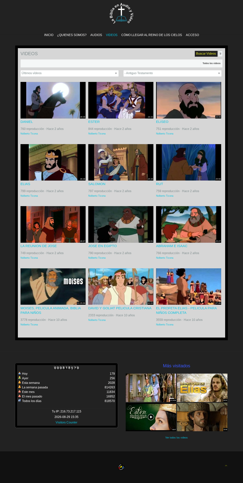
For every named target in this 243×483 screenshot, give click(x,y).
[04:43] (202, 387)
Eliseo (162, 122)
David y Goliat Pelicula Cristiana (119, 308)
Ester (94, 122)
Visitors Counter (66, 422)
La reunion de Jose (39, 246)
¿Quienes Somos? (72, 35)
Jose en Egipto (102, 246)
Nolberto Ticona (29, 133)
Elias (25, 184)
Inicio (48, 35)
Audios (96, 35)
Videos (112, 35)
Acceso (192, 35)
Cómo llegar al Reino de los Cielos (151, 35)
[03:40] (202, 416)
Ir (220, 53)
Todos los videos (212, 63)
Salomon (96, 184)
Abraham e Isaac (171, 246)
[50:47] (151, 416)
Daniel (27, 122)
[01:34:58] (151, 387)
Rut (159, 184)
